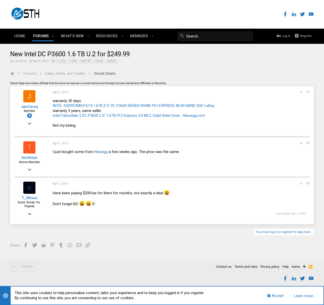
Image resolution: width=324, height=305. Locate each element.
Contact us (224, 267)
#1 (308, 92)
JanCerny (20, 61)
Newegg (101, 151)
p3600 (111, 61)
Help (285, 267)
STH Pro (27, 267)
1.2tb (72, 61)
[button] (53, 36)
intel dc (85, 61)
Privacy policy (269, 267)
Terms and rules (246, 267)
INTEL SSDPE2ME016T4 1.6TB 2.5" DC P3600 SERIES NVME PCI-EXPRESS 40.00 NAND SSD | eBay (133, 105)
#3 (308, 183)
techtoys (29, 157)
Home (296, 267)
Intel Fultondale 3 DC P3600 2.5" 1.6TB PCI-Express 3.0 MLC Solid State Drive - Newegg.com (129, 115)
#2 (308, 143)
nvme (99, 61)
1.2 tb (61, 61)
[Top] (304, 267)
